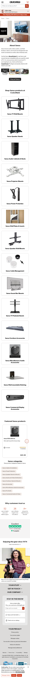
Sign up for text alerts (13, 615)
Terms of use (11, 652)
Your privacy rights (15, 635)
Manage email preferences (15, 647)
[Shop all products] (2, 2)
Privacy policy (15, 632)
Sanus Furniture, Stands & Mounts (11, 481)
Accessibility (19, 652)
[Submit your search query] (27, 6)
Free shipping (15, 14)
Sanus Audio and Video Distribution (12, 477)
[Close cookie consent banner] (28, 667)
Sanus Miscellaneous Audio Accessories (13, 487)
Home (2, 18)
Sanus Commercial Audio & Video (11, 494)
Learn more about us (14, 544)
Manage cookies (15, 638)
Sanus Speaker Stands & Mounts (11, 474)
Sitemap (25, 652)
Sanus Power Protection (9, 471)
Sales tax (4, 652)
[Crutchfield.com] (15, 2)
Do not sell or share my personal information (15, 641)
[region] (15, 441)
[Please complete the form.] (23, 608)
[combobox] (15, 6)
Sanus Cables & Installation (10, 468)
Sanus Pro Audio (7, 490)
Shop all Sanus (15, 79)
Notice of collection (15, 644)
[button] (27, 441)
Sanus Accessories (7, 484)
